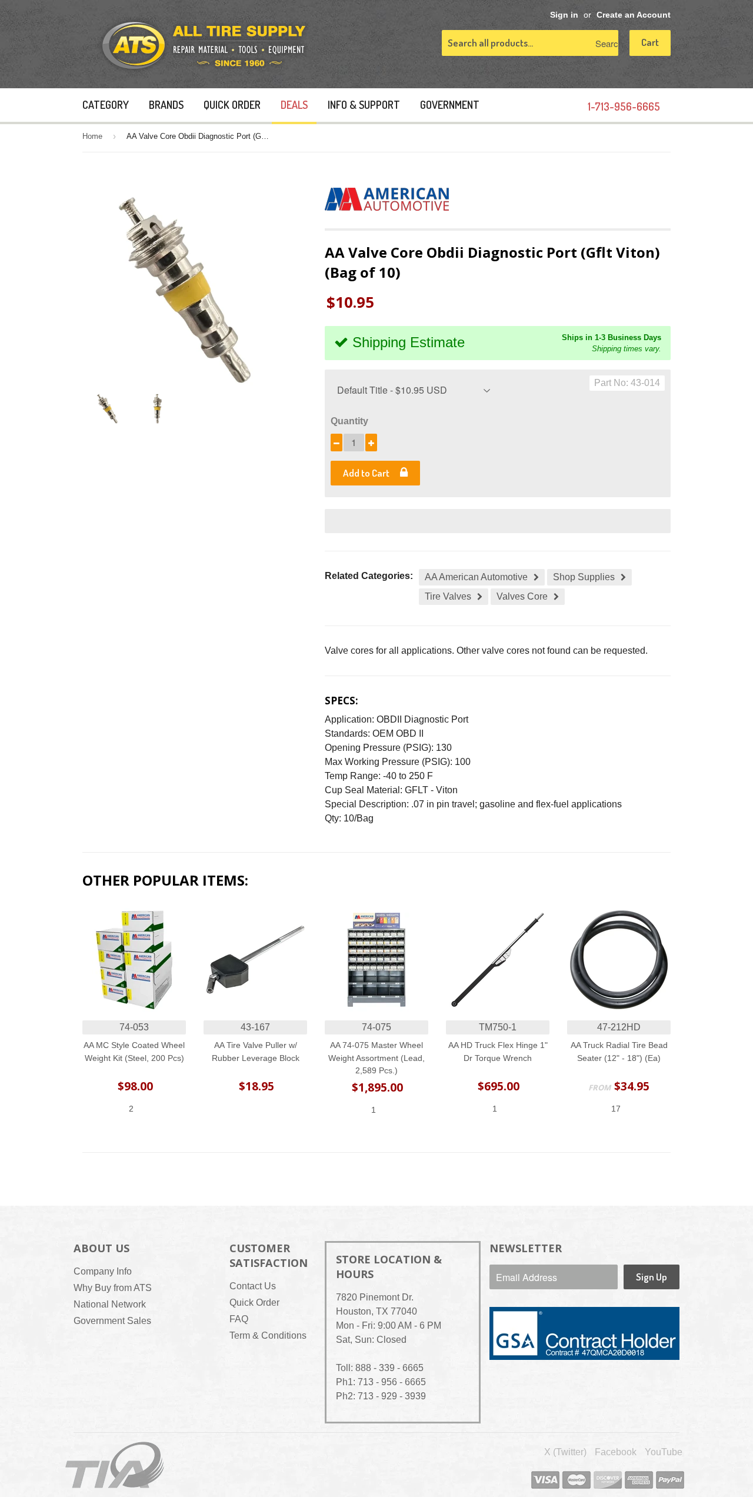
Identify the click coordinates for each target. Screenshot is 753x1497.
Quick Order (232, 104)
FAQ (238, 1319)
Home (92, 136)
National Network (110, 1304)
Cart (650, 42)
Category (105, 104)
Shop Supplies (584, 577)
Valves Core (522, 596)
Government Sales (112, 1321)
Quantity (349, 421)
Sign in (564, 15)
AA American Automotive (476, 577)
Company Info (103, 1271)
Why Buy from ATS (113, 1288)
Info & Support (364, 104)
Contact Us (252, 1286)
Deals (294, 104)
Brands (166, 104)
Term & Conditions (267, 1335)
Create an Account (634, 15)
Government (449, 104)
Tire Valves (448, 596)
